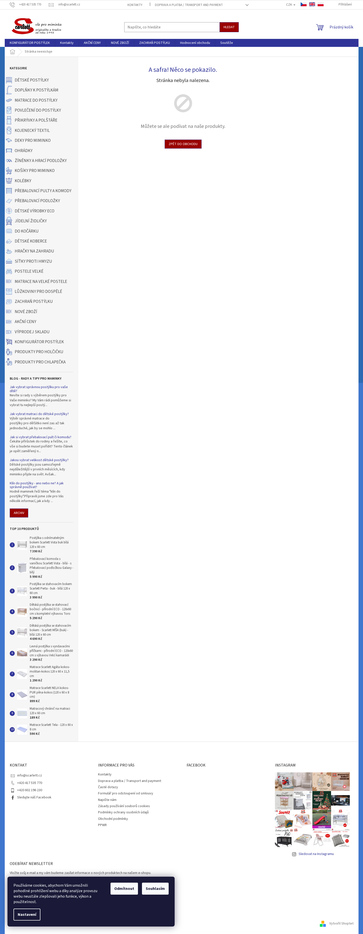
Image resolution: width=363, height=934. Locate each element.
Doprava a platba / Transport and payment (189, 5)
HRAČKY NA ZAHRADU (34, 251)
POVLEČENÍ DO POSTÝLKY (38, 110)
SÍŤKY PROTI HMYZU (33, 261)
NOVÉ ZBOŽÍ (26, 312)
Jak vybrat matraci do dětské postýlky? (39, 414)
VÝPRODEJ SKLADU (32, 332)
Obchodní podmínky (113, 818)
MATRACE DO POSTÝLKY (36, 100)
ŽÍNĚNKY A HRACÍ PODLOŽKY (41, 161)
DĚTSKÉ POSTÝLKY (32, 80)
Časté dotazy (108, 787)
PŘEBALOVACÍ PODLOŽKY (37, 201)
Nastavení (27, 914)
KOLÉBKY (23, 181)
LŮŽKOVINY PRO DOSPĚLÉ (38, 292)
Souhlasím (155, 888)
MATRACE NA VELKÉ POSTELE (41, 282)
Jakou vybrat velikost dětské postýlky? (39, 460)
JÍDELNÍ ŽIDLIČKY (31, 221)
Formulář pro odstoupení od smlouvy (125, 793)
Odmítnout (124, 888)
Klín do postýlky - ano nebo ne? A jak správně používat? (37, 485)
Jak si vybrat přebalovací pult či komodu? (40, 437)
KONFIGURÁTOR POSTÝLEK (39, 342)
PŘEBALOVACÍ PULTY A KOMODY (43, 191)
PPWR (102, 825)
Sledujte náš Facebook (34, 797)
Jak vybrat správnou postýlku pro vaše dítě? (39, 389)
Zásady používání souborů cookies (124, 806)
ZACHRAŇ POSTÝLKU (34, 302)
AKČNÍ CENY (25, 322)
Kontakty (134, 5)
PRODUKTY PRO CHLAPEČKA (40, 362)
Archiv (19, 512)
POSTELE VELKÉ (29, 271)
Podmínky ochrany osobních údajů (123, 812)
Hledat (229, 27)
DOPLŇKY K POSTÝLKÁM (36, 90)
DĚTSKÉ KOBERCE (31, 241)
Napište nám (107, 799)
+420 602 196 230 (29, 790)
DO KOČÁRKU (27, 231)
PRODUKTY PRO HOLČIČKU (39, 352)
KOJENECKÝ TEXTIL (32, 131)
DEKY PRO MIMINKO (33, 141)
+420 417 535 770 (29, 782)
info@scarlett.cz (29, 775)
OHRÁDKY (23, 151)
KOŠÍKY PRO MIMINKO (35, 171)
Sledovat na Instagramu (316, 853)
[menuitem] (30, 43)
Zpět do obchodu (183, 144)
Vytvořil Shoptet (341, 923)
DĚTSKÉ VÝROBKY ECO (34, 211)
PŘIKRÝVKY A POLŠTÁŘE (36, 120)
